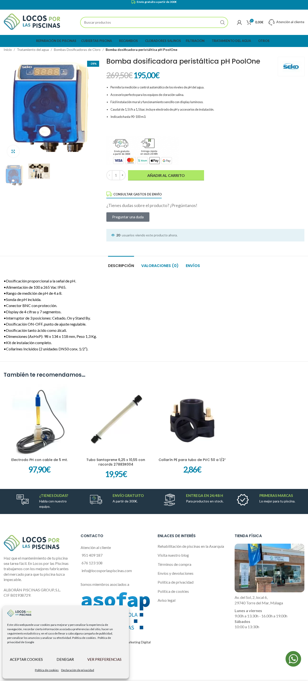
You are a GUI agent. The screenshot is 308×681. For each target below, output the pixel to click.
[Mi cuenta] (239, 22)
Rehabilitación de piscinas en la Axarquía (191, 546)
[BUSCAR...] (222, 22)
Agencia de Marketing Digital (129, 642)
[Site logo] (32, 22)
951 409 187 (92, 555)
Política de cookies (47, 670)
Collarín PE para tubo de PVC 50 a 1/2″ (192, 459)
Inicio (8, 49)
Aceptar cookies (26, 659)
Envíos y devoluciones (175, 573)
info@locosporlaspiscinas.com (107, 570)
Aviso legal (166, 600)
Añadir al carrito (166, 175)
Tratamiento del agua (33, 49)
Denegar (65, 659)
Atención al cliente (290, 22)
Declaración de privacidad (77, 670)
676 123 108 (92, 563)
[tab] (121, 263)
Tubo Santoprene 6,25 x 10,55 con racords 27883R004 (115, 462)
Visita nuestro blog (173, 555)
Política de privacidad (175, 582)
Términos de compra (174, 564)
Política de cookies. (84, 638)
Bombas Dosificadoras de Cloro (77, 49)
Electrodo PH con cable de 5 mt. (39, 459)
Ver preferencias (104, 659)
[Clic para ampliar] (13, 151)
